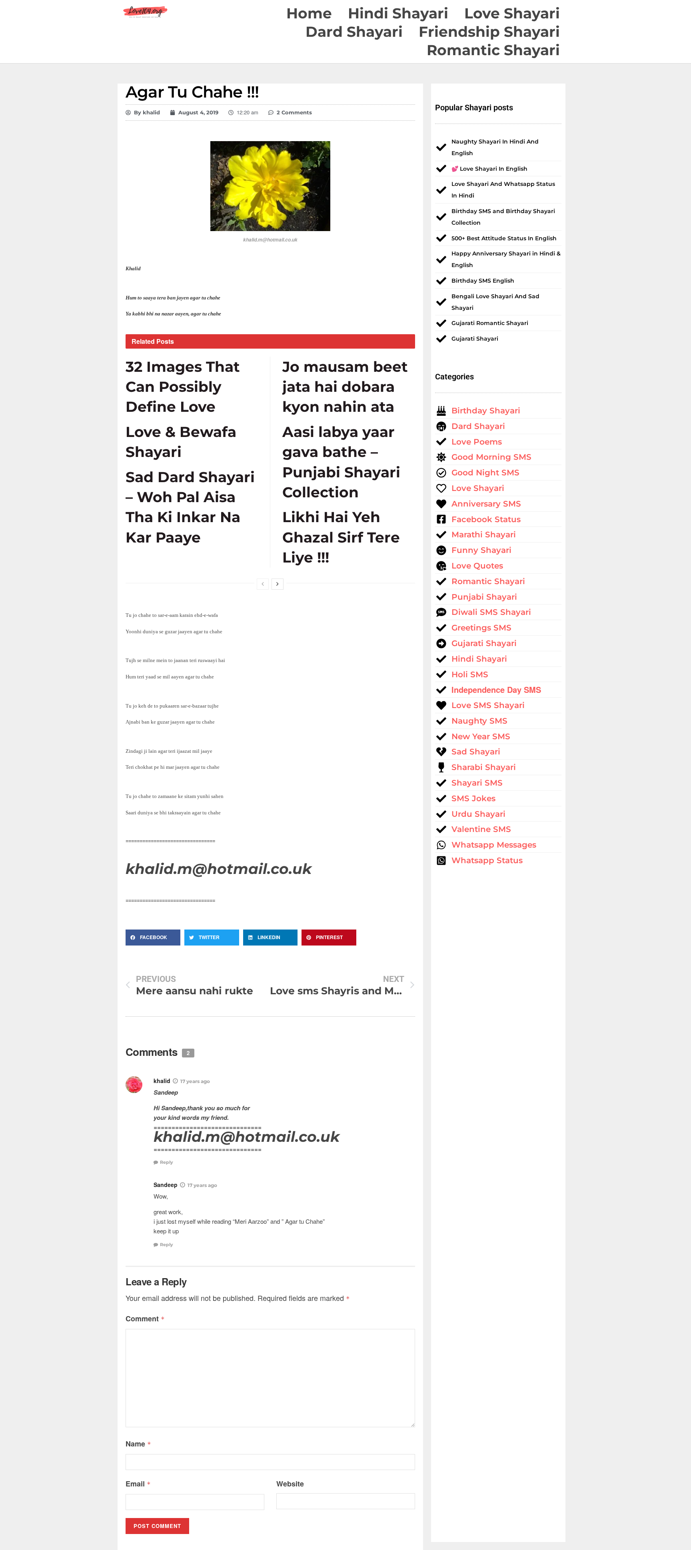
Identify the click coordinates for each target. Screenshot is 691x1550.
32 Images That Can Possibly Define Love (183, 387)
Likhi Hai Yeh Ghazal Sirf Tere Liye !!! (341, 537)
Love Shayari (512, 13)
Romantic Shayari (493, 50)
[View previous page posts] (263, 584)
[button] (153, 938)
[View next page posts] (278, 584)
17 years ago (195, 1081)
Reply (166, 1162)
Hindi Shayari (398, 13)
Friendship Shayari (489, 31)
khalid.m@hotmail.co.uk (219, 869)
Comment (145, 1318)
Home (309, 13)
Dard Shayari (354, 31)
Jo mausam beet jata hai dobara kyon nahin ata (345, 387)
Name (138, 1443)
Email (138, 1483)
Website (290, 1483)
